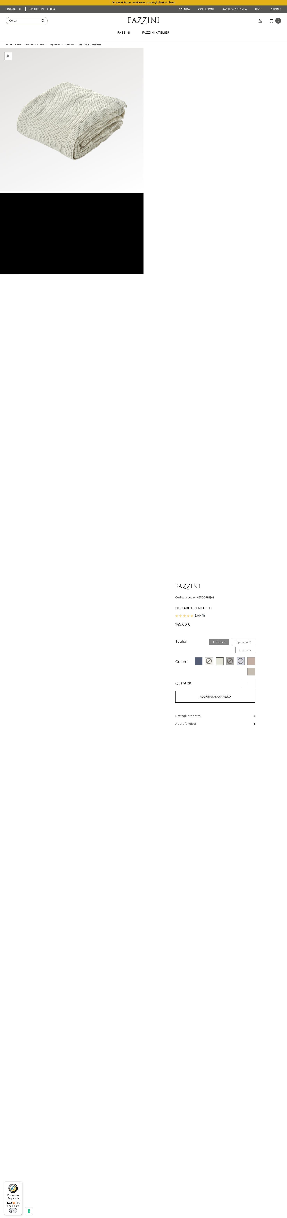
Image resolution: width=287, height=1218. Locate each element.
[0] (271, 20)
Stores (276, 9)
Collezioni (206, 9)
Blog (259, 9)
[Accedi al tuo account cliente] (260, 20)
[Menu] (19, 1183)
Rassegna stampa (234, 9)
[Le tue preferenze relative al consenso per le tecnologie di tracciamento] (29, 1211)
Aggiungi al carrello (215, 696)
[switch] (13, 1210)
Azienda (184, 9)
